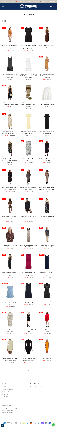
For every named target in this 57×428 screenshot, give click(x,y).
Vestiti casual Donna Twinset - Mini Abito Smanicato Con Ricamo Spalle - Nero (28, 47)
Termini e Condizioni (7, 389)
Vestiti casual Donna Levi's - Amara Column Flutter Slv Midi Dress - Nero (10, 160)
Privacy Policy (5, 394)
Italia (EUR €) (6, 417)
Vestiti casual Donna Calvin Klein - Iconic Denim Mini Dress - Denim (10, 302)
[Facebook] (30, 390)
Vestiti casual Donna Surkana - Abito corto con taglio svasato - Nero (28, 218)
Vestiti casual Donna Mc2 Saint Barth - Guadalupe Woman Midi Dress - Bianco (28, 75)
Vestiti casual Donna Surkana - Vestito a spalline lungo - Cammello (47, 75)
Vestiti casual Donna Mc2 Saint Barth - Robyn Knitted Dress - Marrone (28, 104)
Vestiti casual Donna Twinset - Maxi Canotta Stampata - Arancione (10, 47)
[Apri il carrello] (54, 6)
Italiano (15, 417)
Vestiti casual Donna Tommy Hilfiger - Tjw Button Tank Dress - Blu (47, 274)
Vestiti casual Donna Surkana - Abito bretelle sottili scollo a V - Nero (10, 274)
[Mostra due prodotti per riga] (2, 21)
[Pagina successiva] (33, 370)
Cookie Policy (5, 397)
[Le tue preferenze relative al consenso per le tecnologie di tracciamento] (2, 425)
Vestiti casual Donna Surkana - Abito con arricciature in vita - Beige (47, 189)
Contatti (4, 387)
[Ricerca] (51, 6)
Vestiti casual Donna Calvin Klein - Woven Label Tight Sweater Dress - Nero (28, 358)
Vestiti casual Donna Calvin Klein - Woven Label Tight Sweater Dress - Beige (10, 358)
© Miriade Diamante (7, 421)
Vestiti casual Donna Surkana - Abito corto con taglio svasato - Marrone (10, 218)
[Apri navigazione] (3, 6)
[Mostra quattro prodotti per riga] (5, 21)
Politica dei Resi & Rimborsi (9, 392)
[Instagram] (34, 390)
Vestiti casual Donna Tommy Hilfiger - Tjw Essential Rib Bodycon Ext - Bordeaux (28, 274)
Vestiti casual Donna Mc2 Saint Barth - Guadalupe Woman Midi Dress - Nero (10, 75)
